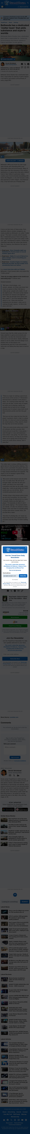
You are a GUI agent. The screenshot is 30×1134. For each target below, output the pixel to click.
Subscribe (23, 576)
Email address (7, 573)
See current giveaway (15, 570)
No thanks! (15, 579)
